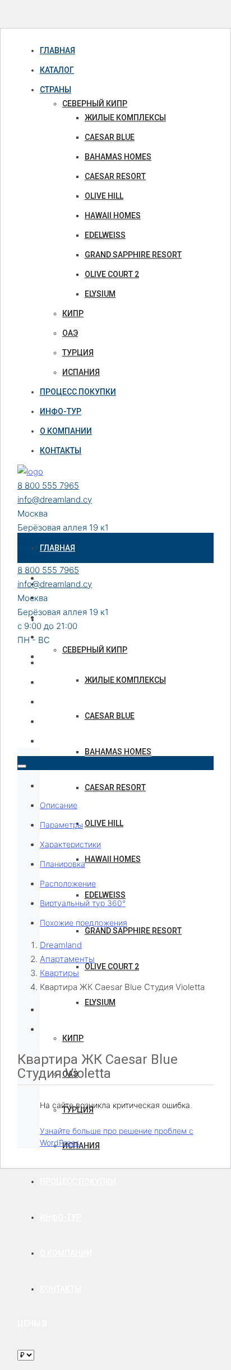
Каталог (57, 69)
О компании (66, 430)
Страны (55, 89)
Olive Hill (104, 195)
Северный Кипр (94, 103)
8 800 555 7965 (48, 485)
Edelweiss (105, 235)
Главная (57, 50)
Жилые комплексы (125, 117)
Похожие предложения (83, 922)
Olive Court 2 (112, 274)
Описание (58, 805)
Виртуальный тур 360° (83, 903)
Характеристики (70, 844)
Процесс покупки (78, 391)
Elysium (100, 293)
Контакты (60, 450)
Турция (78, 352)
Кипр (73, 313)
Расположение (68, 883)
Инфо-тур (60, 411)
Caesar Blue (110, 137)
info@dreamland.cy (54, 499)
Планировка (62, 864)
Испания (81, 372)
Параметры (61, 824)
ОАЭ (70, 333)
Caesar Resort (115, 176)
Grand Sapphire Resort (133, 254)
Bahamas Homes (118, 156)
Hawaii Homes (113, 215)
